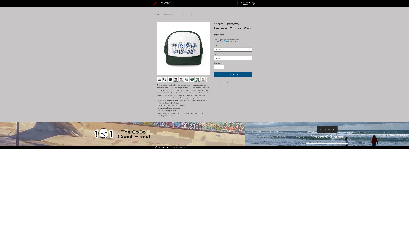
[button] (254, 3)
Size (216, 54)
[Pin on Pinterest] (219, 82)
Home (159, 14)
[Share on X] (227, 82)
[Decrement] (215, 67)
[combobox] (233, 49)
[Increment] (222, 67)
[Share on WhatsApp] (223, 82)
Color (216, 45)
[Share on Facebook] (215, 82)
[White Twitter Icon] (167, 147)
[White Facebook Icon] (159, 147)
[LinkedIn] (163, 147)
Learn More (231, 41)
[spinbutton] (219, 67)
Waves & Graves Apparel (245, 4)
